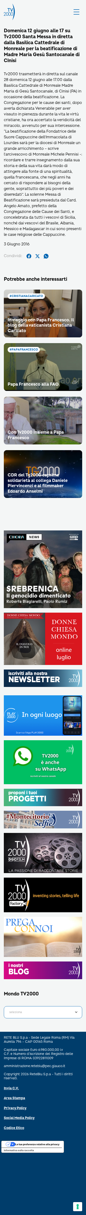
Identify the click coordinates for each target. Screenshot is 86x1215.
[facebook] (29, 256)
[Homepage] (9, 12)
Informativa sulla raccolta (19, 1150)
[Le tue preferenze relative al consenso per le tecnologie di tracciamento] (77, 1206)
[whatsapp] (46, 256)
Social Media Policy (19, 1118)
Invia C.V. (11, 1088)
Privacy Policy (15, 1108)
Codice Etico (14, 1128)
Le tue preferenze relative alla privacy (37, 1144)
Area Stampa (14, 1098)
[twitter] (37, 256)
